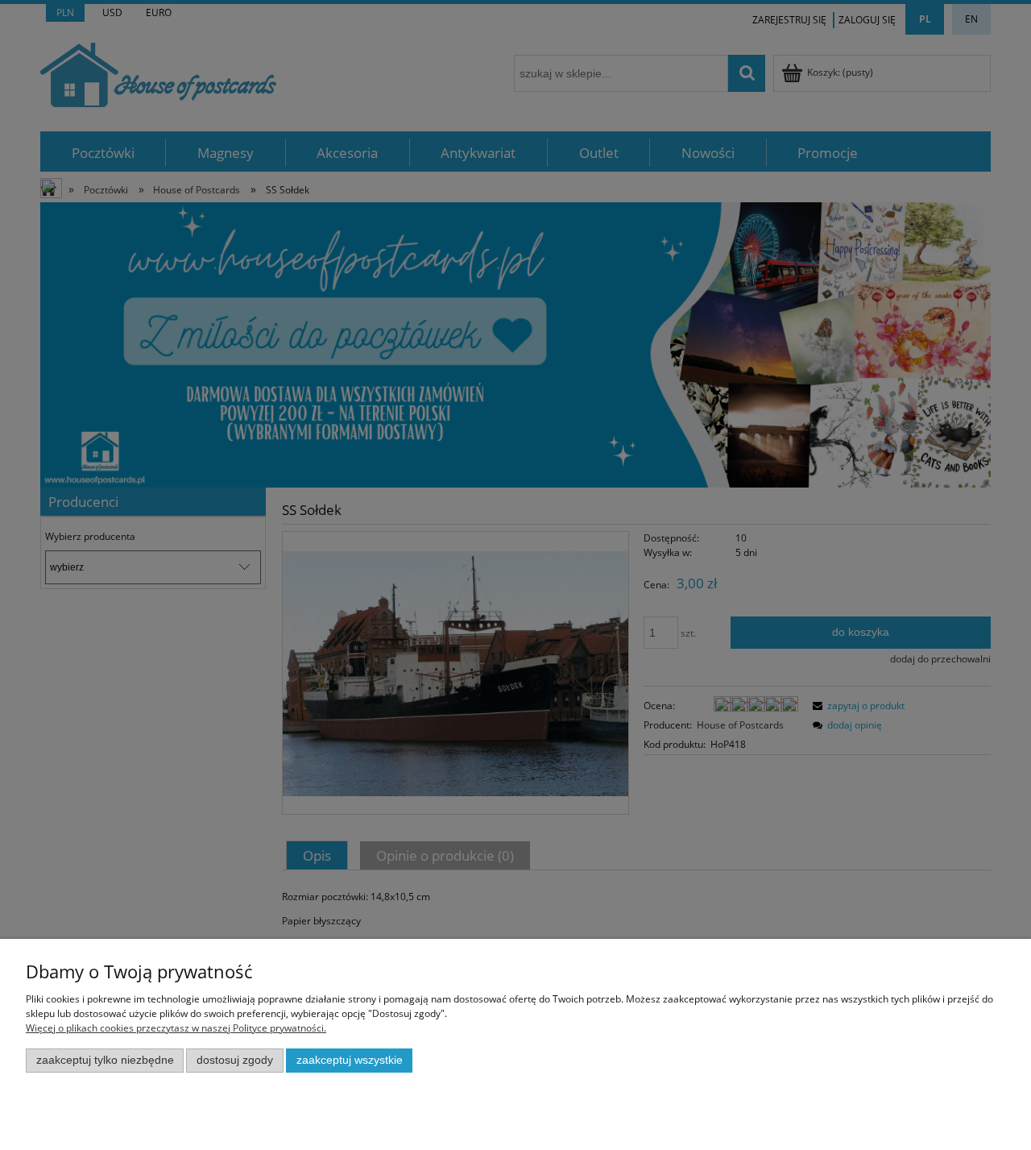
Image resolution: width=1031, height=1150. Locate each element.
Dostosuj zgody (235, 1060)
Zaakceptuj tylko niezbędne (105, 1060)
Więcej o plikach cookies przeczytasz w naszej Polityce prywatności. (176, 1028)
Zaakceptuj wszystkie (349, 1060)
